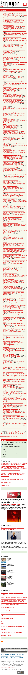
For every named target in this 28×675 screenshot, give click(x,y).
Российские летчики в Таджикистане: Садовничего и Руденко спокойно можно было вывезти (14, 38)
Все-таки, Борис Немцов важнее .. (9, 610)
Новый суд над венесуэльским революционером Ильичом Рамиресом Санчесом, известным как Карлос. (15, 109)
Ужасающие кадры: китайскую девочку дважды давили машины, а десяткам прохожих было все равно (15, 201)
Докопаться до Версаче (8, 386)
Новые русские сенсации (7, 607)
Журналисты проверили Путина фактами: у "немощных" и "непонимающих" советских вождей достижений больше (13, 197)
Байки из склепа (7, 357)
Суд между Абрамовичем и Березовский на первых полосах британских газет (13, 103)
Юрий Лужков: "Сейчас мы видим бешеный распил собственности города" (13, 161)
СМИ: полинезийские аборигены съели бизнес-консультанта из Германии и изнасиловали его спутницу (14, 225)
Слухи (12, 656)
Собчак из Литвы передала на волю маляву (12, 479)
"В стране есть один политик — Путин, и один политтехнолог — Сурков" (14, 50)
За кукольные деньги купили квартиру (12, 331)
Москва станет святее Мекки (10, 125)
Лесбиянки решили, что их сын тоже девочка (14, 192)
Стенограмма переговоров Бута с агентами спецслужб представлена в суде (13, 177)
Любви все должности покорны (10, 187)
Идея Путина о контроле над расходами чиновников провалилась (13, 167)
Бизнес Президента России (9, 17)
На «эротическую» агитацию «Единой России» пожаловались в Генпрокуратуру (14, 97)
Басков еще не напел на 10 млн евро (12, 254)
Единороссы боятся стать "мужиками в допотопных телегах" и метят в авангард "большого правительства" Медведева (13, 164)
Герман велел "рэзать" (8, 119)
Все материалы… (7, 488)
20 (16, 432)
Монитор (18, 656)
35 (22, 433)
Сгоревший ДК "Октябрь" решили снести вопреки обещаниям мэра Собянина (15, 84)
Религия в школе (7, 85)
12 (24, 431)
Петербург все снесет (8, 52)
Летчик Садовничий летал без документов (13, 54)
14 (3, 432)
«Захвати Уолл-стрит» (8, 218)
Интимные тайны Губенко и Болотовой (12, 99)
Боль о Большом (7, 149)
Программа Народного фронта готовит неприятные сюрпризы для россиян (12, 170)
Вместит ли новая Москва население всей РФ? (14, 425)
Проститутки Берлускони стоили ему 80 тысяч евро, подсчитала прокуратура (14, 396)
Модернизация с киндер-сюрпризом (12, 288)
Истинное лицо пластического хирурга (12, 157)
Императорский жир (8, 128)
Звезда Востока (7, 385)
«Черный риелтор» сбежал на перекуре (13, 263)
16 (7, 432)
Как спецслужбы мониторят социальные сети (14, 235)
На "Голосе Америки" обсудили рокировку (13, 300)
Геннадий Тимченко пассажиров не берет (13, 312)
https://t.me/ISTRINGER (8, 504)
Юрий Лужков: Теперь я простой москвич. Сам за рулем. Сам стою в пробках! (15, 406)
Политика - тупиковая (8, 190)
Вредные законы (7, 232)
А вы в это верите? (7, 209)
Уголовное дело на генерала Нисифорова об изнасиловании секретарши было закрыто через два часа (15, 117)
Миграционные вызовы (8, 59)
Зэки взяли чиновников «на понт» (11, 355)
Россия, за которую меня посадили (11, 409)
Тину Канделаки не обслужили (10, 130)
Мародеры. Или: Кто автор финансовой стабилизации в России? (12, 72)
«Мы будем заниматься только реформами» (14, 381)
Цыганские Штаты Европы (9, 194)
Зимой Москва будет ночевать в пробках (13, 238)
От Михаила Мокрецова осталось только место (14, 31)
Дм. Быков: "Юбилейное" (9, 274)
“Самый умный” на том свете (10, 269)
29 (9, 433)
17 (9, 432)
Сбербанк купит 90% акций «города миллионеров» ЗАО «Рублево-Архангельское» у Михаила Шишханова (15, 267)
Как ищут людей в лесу (8, 354)
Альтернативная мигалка (9, 178)
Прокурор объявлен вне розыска (11, 339)
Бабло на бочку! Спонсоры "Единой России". (14, 323)
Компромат (12, 654)
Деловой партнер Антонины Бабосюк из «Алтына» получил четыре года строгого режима (15, 364)
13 (1, 432)
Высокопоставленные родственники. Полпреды (14, 412)
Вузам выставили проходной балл (11, 415)
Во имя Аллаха (6, 107)
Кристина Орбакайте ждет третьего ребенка (14, 69)
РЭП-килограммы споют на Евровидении (11, 632)
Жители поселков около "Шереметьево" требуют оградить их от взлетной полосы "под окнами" (15, 376)
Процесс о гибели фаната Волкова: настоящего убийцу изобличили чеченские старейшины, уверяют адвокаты (15, 251)
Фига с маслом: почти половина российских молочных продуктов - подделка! (13, 248)
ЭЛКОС (19, 669)
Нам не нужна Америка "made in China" (12, 308)
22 (20, 432)
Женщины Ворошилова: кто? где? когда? (13, 335)
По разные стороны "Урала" (10, 273)
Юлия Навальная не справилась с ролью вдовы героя (12, 528)
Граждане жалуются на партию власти (12, 156)
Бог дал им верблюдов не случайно (11, 418)
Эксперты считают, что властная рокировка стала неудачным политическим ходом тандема (15, 80)
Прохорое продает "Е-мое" (9, 90)
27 (5, 433)
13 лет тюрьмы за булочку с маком (11, 138)
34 (20, 433)
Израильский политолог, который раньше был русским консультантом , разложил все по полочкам (12, 628)
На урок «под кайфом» (8, 392)
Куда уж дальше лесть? (8, 279)
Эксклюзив (4, 656)
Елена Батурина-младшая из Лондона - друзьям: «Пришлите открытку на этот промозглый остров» (15, 403)
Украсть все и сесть (6, 482)
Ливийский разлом (7, 407)
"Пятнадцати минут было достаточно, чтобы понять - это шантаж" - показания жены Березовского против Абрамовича (14, 207)
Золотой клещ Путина (8, 410)
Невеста (5, 294)
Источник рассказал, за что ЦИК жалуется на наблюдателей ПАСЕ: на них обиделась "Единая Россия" (15, 62)
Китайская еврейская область (10, 127)
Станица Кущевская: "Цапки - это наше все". (14, 188)
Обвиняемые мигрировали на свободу (12, 287)
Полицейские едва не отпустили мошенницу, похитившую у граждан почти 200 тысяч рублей (14, 399)
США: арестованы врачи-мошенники (12, 428)
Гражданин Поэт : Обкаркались (10, 180)
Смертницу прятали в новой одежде (12, 100)
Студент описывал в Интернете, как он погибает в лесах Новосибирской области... (15, 16)
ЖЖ (18, 504)
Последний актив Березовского (10, 223)
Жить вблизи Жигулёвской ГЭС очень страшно (14, 302)
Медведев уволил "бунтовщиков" (11, 317)
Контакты (20, 657)
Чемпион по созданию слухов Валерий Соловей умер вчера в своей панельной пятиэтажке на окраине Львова (13, 475)
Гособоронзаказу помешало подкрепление (13, 337)
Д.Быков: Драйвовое (8, 233)
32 (16, 433)
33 (18, 433)
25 (1, 433)
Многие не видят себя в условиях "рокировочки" (15, 369)
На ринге (4, 654)
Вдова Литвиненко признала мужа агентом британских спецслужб (13, 244)
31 (13, 433)
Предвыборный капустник (9, 126)
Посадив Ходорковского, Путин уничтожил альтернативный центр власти (13, 132)
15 (5, 432)
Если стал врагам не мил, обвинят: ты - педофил (15, 174)
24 (24, 432)
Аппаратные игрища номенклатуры (11, 341)
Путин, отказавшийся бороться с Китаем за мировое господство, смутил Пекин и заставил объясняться (14, 212)
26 (3, 433)
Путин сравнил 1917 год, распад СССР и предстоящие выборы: (13, 46)
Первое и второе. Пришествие (10, 237)
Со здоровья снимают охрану (10, 186)
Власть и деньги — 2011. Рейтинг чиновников (14, 421)
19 (13, 432)
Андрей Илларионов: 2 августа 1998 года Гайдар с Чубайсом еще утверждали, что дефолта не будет (15, 261)
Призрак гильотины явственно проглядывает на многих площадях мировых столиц (14, 184)
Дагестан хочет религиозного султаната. (13, 219)
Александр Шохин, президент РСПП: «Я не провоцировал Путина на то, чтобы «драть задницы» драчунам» (13, 292)
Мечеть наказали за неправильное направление (15, 423)
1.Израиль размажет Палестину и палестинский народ (11, 447)
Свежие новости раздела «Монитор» (9, 436)
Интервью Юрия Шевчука (9, 286)
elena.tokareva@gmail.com (8, 667)
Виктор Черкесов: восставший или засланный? (14, 133)
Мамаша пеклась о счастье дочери (11, 76)
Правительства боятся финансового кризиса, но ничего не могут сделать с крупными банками (15, 276)
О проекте (13, 657)
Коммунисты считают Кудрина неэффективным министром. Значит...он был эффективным (14, 351)
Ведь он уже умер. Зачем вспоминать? (12, 217)
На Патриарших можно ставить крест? (12, 289)
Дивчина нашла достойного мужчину (12, 356)
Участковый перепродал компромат (12, 221)
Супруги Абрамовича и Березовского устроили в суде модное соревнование (15, 231)
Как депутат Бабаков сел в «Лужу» (11, 411)
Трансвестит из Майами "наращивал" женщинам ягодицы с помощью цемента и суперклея (15, 34)
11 (22, 431)
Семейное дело (7, 53)
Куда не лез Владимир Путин (10, 328)
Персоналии (5, 657)
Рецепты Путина (5, 485)
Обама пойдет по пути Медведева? (11, 307)
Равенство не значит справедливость (12, 384)
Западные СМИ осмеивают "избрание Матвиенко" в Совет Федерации (12, 390)
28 (7, 433)
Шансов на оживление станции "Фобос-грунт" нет (15, 40)
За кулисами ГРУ (7, 349)
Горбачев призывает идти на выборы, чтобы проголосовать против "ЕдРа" (14, 27)
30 (11, 433)
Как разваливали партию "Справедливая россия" (15, 416)
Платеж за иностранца (8, 25)
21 (18, 432)
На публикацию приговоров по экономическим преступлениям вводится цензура (14, 306)
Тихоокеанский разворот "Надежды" (12, 155)
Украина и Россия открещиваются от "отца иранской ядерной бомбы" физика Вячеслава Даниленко (14, 113)
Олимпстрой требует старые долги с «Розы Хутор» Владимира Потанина (13, 281)
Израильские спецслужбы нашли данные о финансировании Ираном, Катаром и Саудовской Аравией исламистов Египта (13, 21)
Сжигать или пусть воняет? (9, 199)
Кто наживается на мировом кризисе (12, 147)
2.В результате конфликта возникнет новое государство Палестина (13, 450)
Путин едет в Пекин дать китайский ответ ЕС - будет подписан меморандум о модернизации (14, 283)
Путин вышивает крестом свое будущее (12, 314)
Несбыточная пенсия (8, 139)
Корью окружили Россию (7, 618)
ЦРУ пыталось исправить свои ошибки (12, 419)
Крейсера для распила (8, 344)
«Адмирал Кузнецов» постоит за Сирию (12, 19)
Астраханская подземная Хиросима (12, 348)
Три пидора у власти (6, 635)
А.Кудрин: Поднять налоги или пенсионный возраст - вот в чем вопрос (13, 388)
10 (20, 431)
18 (11, 432)
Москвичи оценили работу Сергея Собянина (14, 47)
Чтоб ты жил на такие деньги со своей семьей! (14, 171)
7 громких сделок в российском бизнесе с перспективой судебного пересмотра (13, 95)
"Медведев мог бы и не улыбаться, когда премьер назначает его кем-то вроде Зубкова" (14, 372)
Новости (20, 654)
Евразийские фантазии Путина (10, 101)
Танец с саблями (7, 87)
